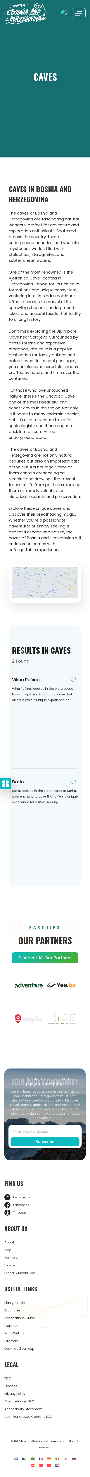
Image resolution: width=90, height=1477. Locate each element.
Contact (11, 1325)
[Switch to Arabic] (32, 1459)
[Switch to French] (41, 1459)
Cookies (10, 1386)
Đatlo (18, 782)
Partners (11, 1257)
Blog (7, 1250)
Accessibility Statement (23, 1409)
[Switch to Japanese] (66, 1459)
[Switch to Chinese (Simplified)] (49, 1466)
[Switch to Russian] (74, 1459)
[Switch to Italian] (57, 1459)
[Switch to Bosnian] (24, 1459)
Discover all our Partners (45, 958)
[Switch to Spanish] (32, 1466)
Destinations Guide (19, 1318)
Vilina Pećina (26, 680)
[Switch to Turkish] (41, 1466)
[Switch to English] (16, 1459)
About (9, 1242)
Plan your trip (14, 1302)
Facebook (21, 1205)
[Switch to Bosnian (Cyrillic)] (57, 1466)
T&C (7, 1378)
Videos (10, 1265)
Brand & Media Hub (19, 1273)
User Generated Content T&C (28, 1416)
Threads (19, 1212)
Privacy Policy (14, 1393)
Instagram (21, 1197)
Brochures (12, 1310)
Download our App (19, 1348)
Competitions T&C (19, 1401)
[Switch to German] (49, 1459)
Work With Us (14, 1333)
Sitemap (11, 1341)
